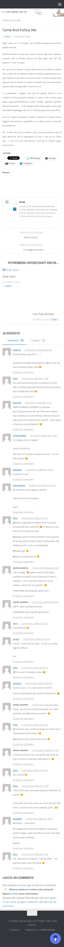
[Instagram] (22, 937)
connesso (21, 885)
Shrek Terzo (9, 276)
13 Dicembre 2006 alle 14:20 (43, 435)
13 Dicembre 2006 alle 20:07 (45, 602)
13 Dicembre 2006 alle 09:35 (38, 350)
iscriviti (14, 893)
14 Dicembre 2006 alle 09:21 (45, 704)
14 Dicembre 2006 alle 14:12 (34, 725)
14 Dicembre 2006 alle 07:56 (38, 683)
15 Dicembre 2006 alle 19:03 (34, 854)
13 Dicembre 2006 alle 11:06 (34, 378)
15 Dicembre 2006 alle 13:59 (34, 786)
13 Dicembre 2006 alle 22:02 (36, 639)
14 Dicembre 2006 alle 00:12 (34, 667)
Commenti (15, 340)
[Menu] (59, 4)
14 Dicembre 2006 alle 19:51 (34, 770)
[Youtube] (47, 937)
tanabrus (17, 683)
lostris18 (17, 403)
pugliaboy (17, 469)
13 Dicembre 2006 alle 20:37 (34, 623)
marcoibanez (19, 485)
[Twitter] (29, 937)
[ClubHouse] (41, 937)
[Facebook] (16, 937)
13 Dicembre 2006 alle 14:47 (42, 485)
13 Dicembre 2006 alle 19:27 (34, 518)
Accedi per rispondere (23, 372)
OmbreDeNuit (19, 435)
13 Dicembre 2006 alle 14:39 (39, 469)
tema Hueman (48, 929)
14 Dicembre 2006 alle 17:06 (45, 750)
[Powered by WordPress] (22, 930)
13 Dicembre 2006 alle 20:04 (45, 568)
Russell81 (17, 819)
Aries (8, 36)
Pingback (37, 340)
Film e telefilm (11, 20)
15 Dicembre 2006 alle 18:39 (39, 819)
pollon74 (17, 350)
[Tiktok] (35, 937)
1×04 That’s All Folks (43, 314)
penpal (16, 639)
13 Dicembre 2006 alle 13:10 (38, 403)
